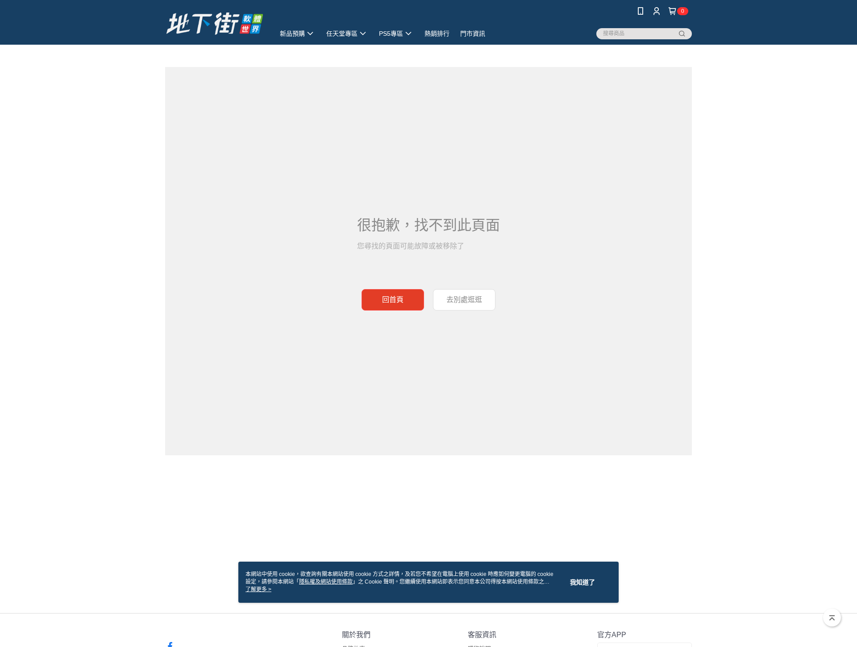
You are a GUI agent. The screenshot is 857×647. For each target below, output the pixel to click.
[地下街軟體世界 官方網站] (214, 23)
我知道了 (582, 582)
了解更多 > (258, 589)
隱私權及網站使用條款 (326, 582)
